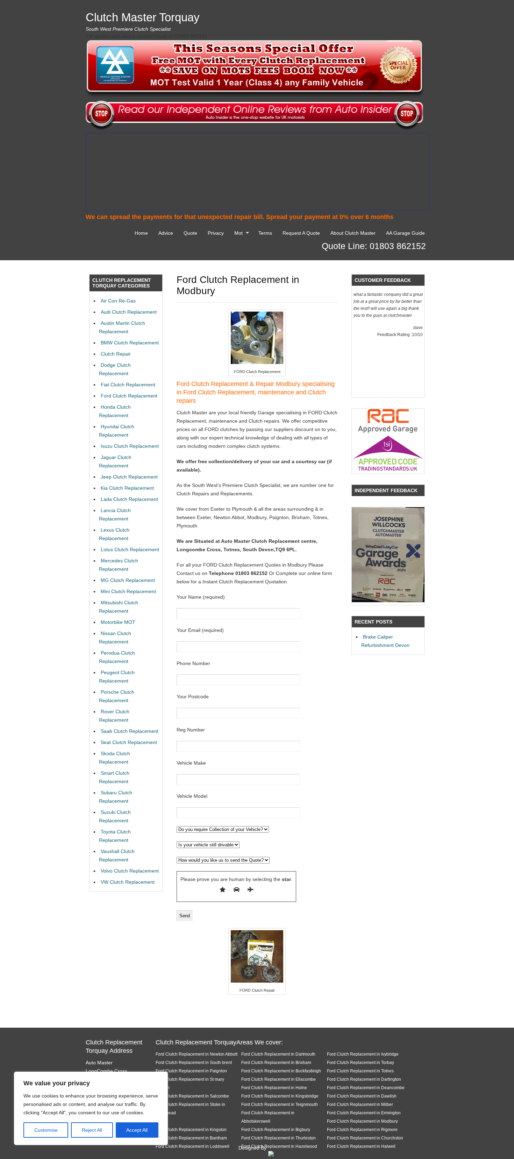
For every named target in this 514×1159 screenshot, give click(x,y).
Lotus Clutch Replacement (130, 549)
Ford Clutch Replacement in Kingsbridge (280, 1096)
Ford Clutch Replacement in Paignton (191, 1071)
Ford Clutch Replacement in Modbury (362, 1121)
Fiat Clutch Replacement (128, 384)
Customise (46, 1130)
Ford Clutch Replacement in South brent (194, 1062)
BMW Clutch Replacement (130, 342)
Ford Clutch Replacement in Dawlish (362, 1096)
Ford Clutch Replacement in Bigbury (275, 1129)
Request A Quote (301, 233)
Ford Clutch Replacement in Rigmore (362, 1129)
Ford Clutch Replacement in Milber (360, 1104)
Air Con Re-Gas (118, 301)
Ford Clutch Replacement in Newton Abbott (196, 1054)
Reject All (92, 1130)
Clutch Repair (116, 354)
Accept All (137, 1130)
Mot (237, 234)
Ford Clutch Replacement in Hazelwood (279, 1146)
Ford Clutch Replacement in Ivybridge (363, 1054)
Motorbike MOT (118, 622)
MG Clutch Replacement (128, 580)
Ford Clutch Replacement (129, 396)
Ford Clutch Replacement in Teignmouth (279, 1104)
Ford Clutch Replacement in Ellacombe (278, 1079)
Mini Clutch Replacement (128, 591)
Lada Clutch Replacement (129, 499)
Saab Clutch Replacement (129, 731)
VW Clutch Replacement (128, 882)
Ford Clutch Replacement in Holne (274, 1087)
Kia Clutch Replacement (127, 488)
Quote (190, 233)
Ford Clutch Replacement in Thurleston (278, 1138)
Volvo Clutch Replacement (130, 871)
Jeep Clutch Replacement (129, 477)
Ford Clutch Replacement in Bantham (191, 1138)
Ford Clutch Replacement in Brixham (276, 1062)
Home (141, 233)
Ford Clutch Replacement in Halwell (361, 1146)
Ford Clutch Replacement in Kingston (191, 1129)
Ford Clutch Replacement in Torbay (360, 1062)
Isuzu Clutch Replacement (130, 446)
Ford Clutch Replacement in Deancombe (366, 1087)
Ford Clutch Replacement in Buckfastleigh (281, 1071)
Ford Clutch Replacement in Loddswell (192, 1146)
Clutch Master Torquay (143, 17)
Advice (165, 233)
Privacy (216, 233)
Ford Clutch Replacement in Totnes (360, 1071)
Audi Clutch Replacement (129, 312)
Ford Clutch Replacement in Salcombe (192, 1096)
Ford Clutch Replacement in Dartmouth (278, 1054)
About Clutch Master (353, 233)
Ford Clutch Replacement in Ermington (364, 1112)
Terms (265, 233)
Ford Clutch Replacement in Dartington (364, 1079)
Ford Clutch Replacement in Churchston (365, 1138)
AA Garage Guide (405, 233)
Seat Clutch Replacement (129, 742)
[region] (91, 1108)
